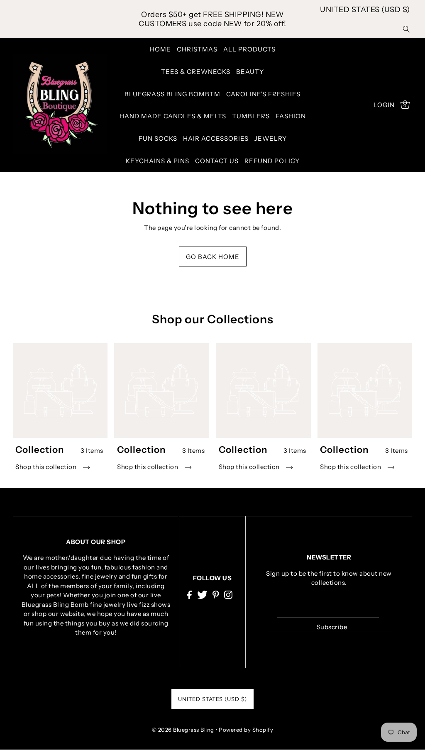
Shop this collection (46, 467)
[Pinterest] (215, 594)
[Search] (406, 28)
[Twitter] (202, 594)
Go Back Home (212, 257)
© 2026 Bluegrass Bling (183, 729)
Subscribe (332, 627)
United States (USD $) (365, 9)
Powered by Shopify (246, 729)
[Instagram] (228, 594)
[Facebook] (189, 594)
